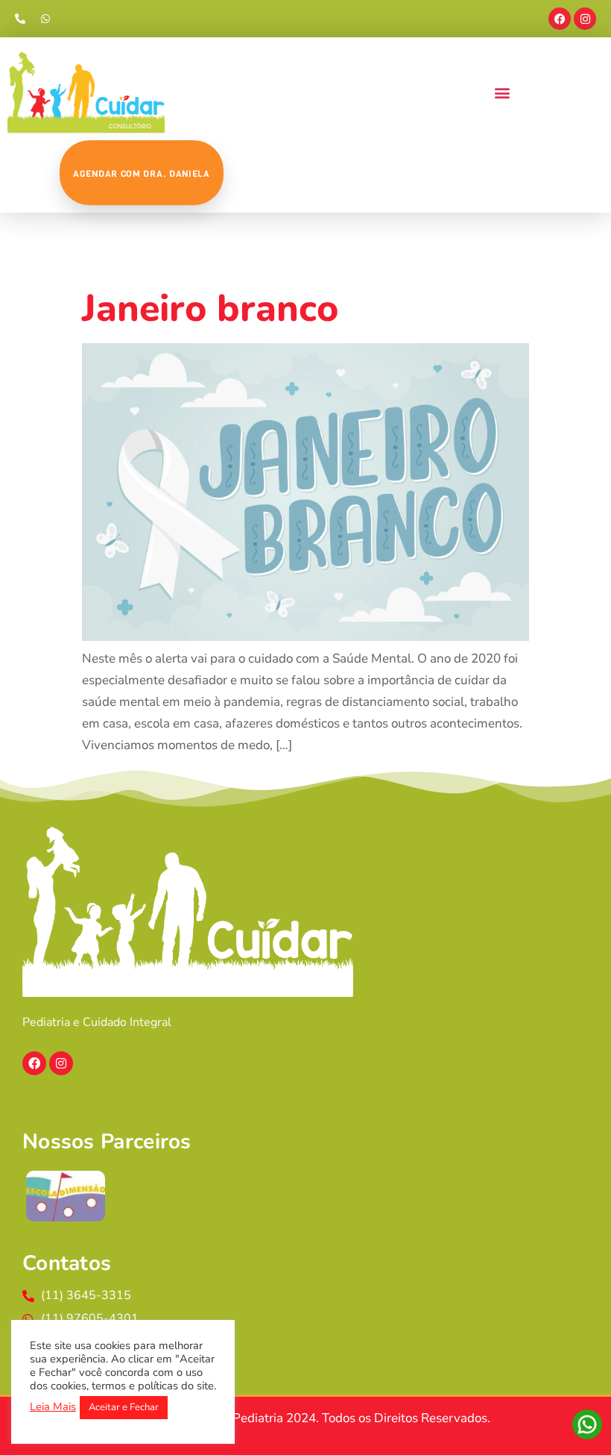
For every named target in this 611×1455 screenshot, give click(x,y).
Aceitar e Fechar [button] (124, 1407)
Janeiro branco (210, 308)
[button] (502, 92)
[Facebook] (559, 18)
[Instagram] (585, 18)
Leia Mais (53, 1406)
